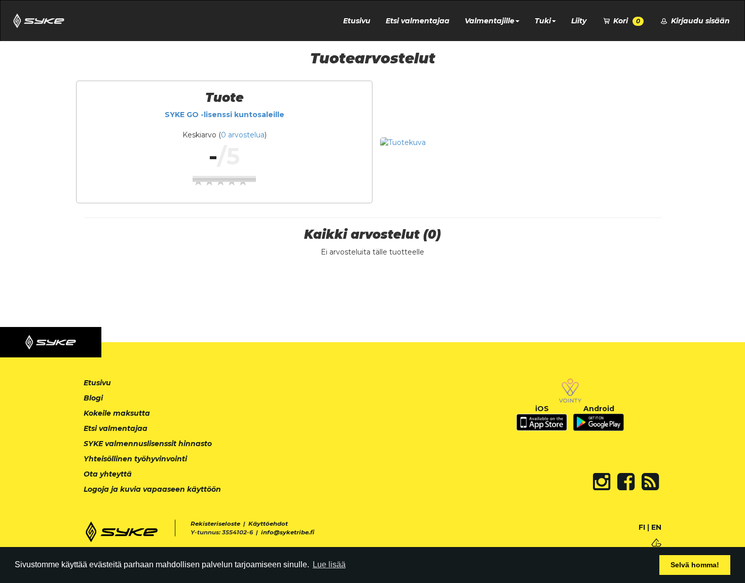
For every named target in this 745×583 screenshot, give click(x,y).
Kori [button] (625, 20)
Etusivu (356, 20)
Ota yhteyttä (108, 474)
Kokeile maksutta (117, 413)
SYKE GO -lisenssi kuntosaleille (224, 114)
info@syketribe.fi (287, 532)
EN (656, 527)
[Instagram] (601, 481)
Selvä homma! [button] (694, 565)
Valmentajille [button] (489, 20)
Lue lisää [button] (329, 564)
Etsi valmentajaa (418, 20)
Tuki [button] (543, 20)
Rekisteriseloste (215, 523)
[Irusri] (656, 541)
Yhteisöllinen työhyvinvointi (135, 458)
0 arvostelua (243, 134)
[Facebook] (626, 481)
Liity (578, 20)
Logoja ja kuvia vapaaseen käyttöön (152, 489)
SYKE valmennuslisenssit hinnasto (148, 443)
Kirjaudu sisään (699, 20)
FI (642, 527)
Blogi (93, 398)
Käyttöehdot (268, 523)
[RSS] (650, 481)
